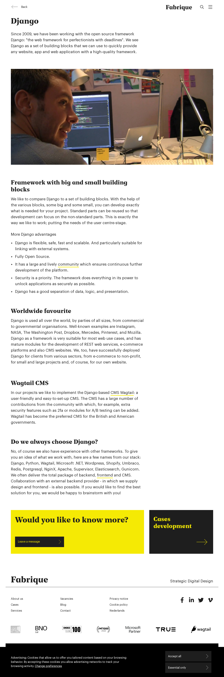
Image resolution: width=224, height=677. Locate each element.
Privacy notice (119, 598)
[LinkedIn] (191, 602)
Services (16, 610)
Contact (65, 610)
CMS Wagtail (122, 393)
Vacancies (66, 598)
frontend (105, 475)
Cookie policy (119, 604)
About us (17, 598)
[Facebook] (182, 602)
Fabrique (179, 6)
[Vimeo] (210, 602)
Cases (15, 604)
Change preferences (48, 666)
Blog (63, 604)
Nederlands (117, 610)
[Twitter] (201, 602)
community (68, 264)
